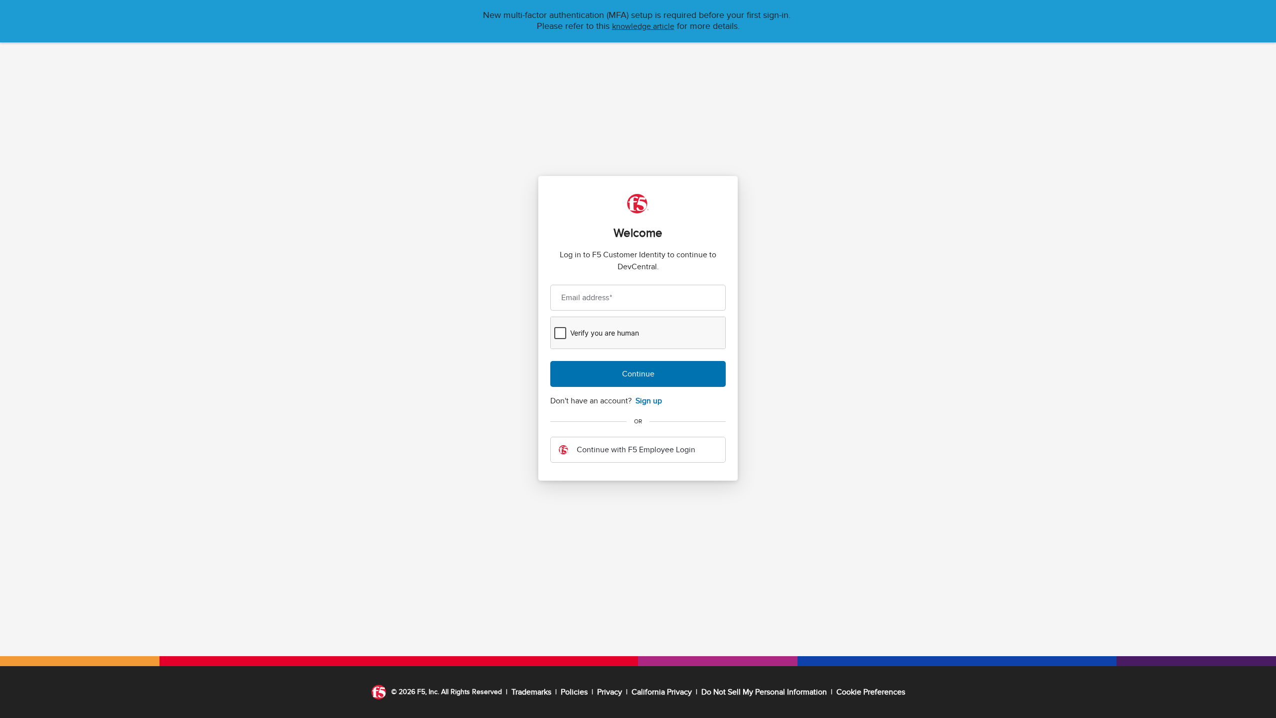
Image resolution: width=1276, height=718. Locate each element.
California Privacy (662, 692)
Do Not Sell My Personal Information (764, 692)
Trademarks (531, 692)
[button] (643, 26)
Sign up (649, 401)
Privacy (609, 692)
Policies (574, 692)
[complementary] (870, 692)
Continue (638, 374)
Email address (586, 297)
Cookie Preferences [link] (870, 692)
